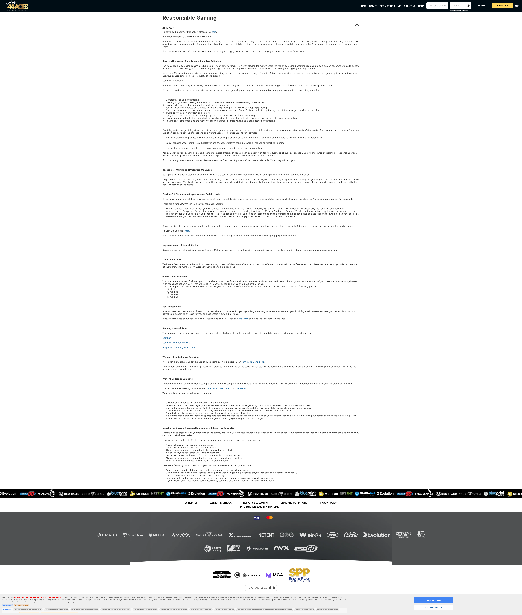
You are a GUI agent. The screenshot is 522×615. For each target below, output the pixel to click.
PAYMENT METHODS (220, 502)
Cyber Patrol (212, 388)
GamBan (166, 337)
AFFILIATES (191, 502)
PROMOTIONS (387, 6)
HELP (421, 6)
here (214, 31)
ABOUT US (409, 6)
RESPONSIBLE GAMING (255, 502)
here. (187, 230)
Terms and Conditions (252, 361)
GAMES (373, 6)
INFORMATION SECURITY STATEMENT (261, 506)
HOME (363, 6)
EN (516, 6)
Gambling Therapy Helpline (176, 342)
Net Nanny (241, 388)
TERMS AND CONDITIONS (293, 502)
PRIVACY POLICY (328, 502)
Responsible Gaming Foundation (178, 347)
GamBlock (225, 388)
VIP (399, 6)
